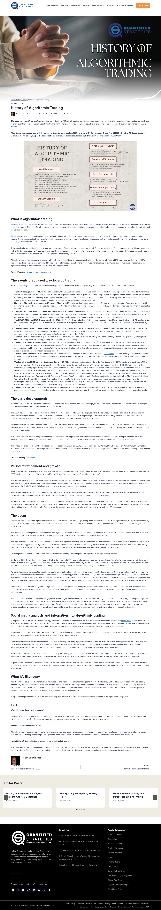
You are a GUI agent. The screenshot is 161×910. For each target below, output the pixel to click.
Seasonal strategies (116, 843)
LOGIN (147, 907)
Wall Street (29, 331)
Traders (111, 857)
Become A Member (132, 904)
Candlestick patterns (116, 871)
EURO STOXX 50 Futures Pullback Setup (76, 835)
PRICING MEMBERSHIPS (70, 5)
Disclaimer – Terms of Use (86, 904)
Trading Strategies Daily (126, 907)
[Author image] (13, 114)
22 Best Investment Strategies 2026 (25, 767)
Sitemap (113, 907)
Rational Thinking (104, 904)
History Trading (17, 103)
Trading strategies (115, 834)
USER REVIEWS (52, 5)
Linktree (140, 907)
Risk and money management (120, 875)
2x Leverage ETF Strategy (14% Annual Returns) (79, 850)
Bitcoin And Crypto (116, 880)
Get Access (143, 5)
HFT (113, 248)
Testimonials (144, 904)
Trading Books (114, 862)
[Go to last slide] (6, 797)
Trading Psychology (116, 848)
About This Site (117, 904)
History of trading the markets (38, 272)
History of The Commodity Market (136, 767)
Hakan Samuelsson (24, 114)
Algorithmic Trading (116, 889)
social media (126, 621)
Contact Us (84, 907)
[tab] (76, 809)
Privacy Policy (70, 904)
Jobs (91, 907)
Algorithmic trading (19, 224)
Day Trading (113, 866)
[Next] (155, 797)
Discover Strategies (125, 5)
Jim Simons (109, 353)
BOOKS (86, 5)
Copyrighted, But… (101, 907)
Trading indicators (115, 853)
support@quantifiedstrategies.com (35, 884)
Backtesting (112, 839)
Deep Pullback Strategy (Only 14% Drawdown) (79, 865)
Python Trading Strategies (118, 885)
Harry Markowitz (133, 311)
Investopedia (31, 458)
